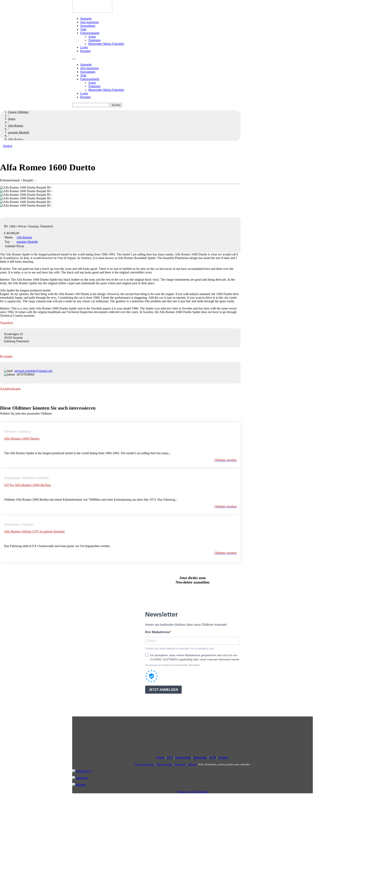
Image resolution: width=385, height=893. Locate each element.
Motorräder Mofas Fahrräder (106, 43)
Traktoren (94, 40)
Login (84, 47)
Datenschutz (183, 757)
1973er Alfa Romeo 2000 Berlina (27, 485)
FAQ (170, 757)
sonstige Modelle (27, 241)
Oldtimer (192, 764)
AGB (212, 757)
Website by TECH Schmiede (192, 791)
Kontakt (223, 757)
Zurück (7, 146)
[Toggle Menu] (73, 58)
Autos (92, 36)
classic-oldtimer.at (144, 764)
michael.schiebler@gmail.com (33, 371)
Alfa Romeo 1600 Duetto (22, 438)
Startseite (86, 18)
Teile (83, 29)
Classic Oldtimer (18, 112)
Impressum (200, 757)
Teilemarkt (180, 764)
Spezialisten (87, 25)
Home (160, 757)
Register (85, 51)
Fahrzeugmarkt (89, 33)
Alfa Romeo (24, 237)
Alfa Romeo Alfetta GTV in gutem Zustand (34, 531)
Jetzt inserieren (89, 22)
